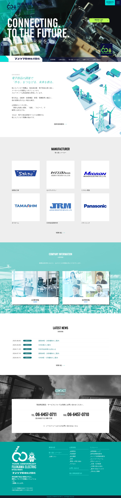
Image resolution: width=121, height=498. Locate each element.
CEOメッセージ (95, 461)
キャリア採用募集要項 (98, 456)
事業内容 (52, 447)
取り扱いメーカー (55, 453)
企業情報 (72, 447)
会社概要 (73, 456)
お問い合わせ (74, 468)
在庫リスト (53, 456)
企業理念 (73, 451)
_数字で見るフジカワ (97, 469)
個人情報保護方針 (75, 473)
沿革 (71, 459)
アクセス (73, 464)
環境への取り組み (75, 461)
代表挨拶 (73, 454)
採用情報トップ (95, 451)
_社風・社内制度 (96, 464)
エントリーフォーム (97, 459)
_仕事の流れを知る (96, 466)
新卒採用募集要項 (96, 454)
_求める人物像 (95, 471)
